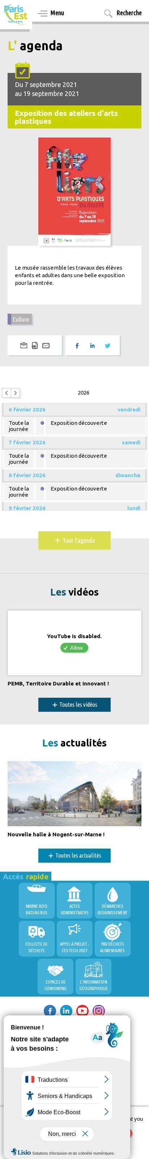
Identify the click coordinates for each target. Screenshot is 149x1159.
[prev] (6, 392)
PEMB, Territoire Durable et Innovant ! (58, 684)
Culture (21, 319)
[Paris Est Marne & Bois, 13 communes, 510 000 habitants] (16, 14)
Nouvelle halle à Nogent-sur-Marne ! (56, 834)
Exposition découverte (79, 423)
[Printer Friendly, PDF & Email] (35, 345)
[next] (15, 392)
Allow (76, 648)
